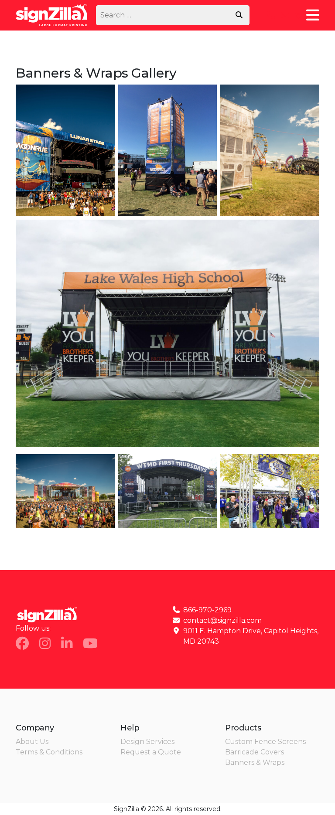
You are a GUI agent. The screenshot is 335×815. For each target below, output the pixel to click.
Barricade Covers (254, 752)
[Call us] (271, 15)
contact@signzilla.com (222, 620)
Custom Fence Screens (265, 741)
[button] (312, 15)
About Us (32, 741)
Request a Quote (150, 752)
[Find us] (299, 15)
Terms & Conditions (49, 752)
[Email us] (285, 15)
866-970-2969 (207, 610)
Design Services (147, 741)
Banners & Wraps (254, 762)
